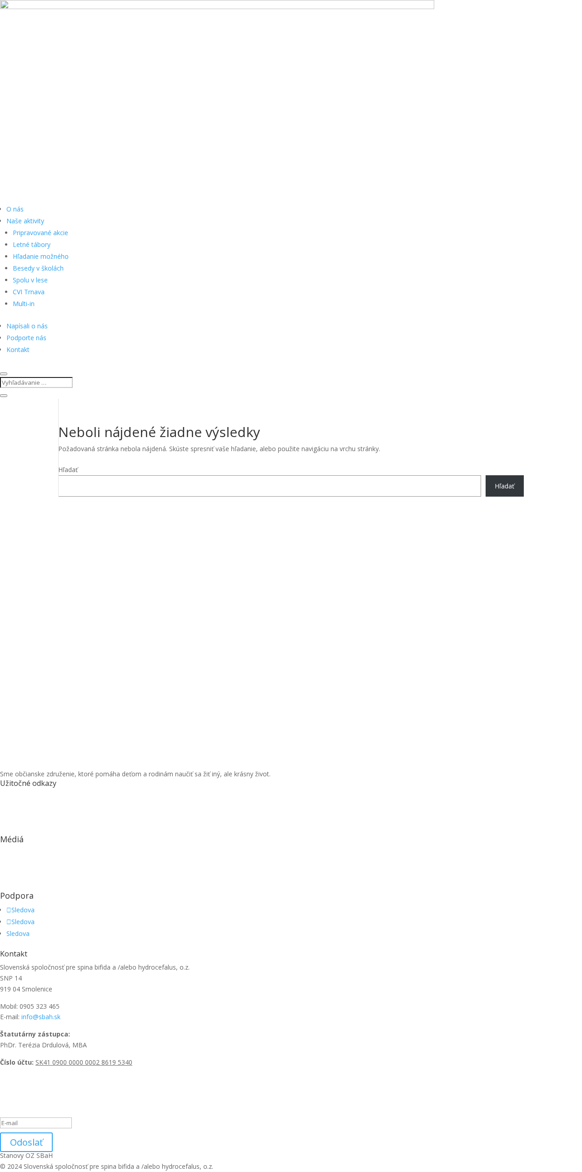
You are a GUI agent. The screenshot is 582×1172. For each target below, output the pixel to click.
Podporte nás (26, 337)
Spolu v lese (30, 280)
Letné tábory (31, 244)
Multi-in (24, 303)
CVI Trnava (29, 291)
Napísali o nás (27, 326)
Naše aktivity (25, 220)
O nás (15, 209)
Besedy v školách (38, 268)
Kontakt (18, 349)
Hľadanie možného (41, 256)
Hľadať (68, 469)
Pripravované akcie (40, 232)
